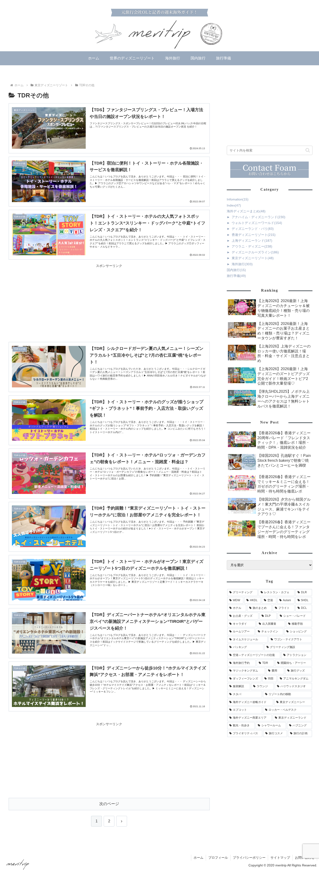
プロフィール (218, 857)
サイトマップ (280, 857)
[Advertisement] (109, 301)
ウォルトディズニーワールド (257, 223)
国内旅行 (236, 270)
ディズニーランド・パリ (253, 229)
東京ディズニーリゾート (253, 258)
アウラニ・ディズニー (252, 246)
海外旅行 (242, 264)
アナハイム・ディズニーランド (258, 217)
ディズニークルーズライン (255, 252)
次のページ (109, 804)
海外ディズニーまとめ (246, 211)
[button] (308, 150)
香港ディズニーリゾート (254, 235)
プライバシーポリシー (249, 857)
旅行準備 (236, 276)
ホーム (198, 857)
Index (234, 205)
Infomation (237, 199)
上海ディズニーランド (252, 240)
